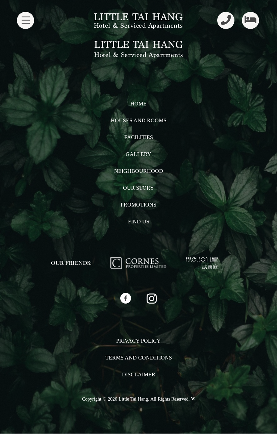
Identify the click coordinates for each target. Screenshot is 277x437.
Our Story (138, 188)
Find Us (138, 221)
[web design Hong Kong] (192, 399)
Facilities (138, 137)
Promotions (138, 205)
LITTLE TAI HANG (138, 16)
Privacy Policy (138, 341)
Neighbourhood (138, 171)
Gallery (138, 154)
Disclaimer (138, 374)
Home (138, 103)
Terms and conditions (138, 358)
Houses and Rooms (139, 120)
